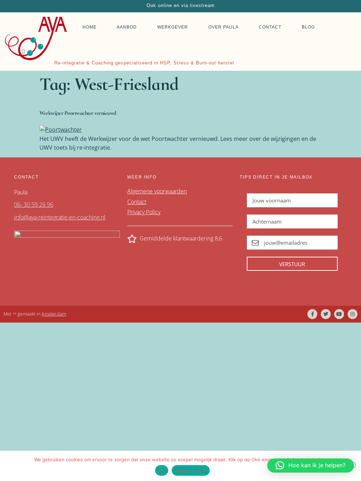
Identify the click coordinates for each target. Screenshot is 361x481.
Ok (162, 470)
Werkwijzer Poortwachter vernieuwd (77, 113)
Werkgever (172, 27)
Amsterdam (54, 314)
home (89, 27)
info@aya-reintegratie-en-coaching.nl (59, 217)
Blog (308, 27)
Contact (270, 27)
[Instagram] (352, 314)
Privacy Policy (143, 212)
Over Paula (223, 27)
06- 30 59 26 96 (33, 204)
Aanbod (127, 27)
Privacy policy (190, 470)
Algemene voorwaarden (157, 191)
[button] (310, 465)
